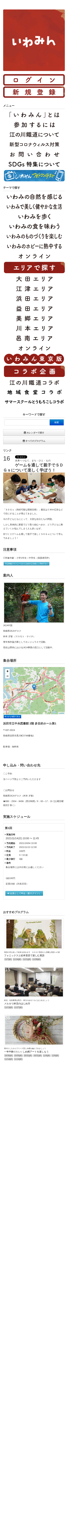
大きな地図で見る (13, 716)
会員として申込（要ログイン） (25, 893)
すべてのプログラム (35, 441)
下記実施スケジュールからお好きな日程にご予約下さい (26, 564)
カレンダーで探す (35, 432)
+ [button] (7, 671)
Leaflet (61, 713)
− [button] (7, 676)
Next (60, 488)
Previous (7, 488)
